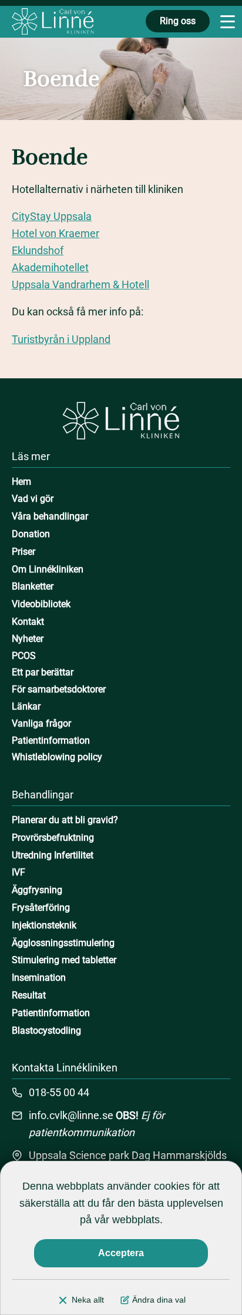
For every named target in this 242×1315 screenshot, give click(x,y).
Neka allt (88, 1299)
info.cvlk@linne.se (71, 1115)
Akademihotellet (50, 267)
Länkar (26, 706)
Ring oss (178, 20)
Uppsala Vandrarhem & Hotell (80, 284)
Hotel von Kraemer (55, 233)
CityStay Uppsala (52, 216)
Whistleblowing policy (57, 757)
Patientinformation (51, 740)
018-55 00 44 (59, 1092)
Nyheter (27, 638)
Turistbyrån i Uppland (61, 339)
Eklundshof (37, 250)
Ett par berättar (42, 672)
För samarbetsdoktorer (59, 689)
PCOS (24, 655)
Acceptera (121, 1253)
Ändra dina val (159, 1299)
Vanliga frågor (41, 723)
